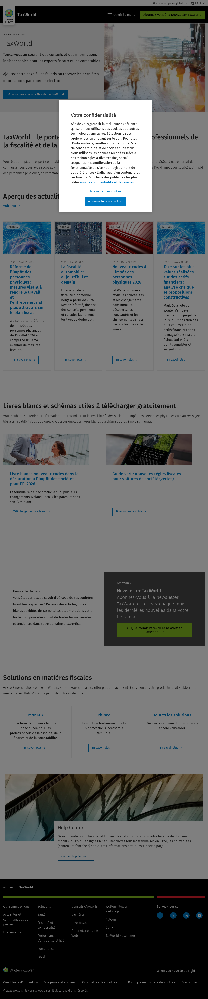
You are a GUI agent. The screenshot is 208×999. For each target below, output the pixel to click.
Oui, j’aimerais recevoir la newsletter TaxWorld (154, 630)
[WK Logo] (18, 969)
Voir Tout (9, 206)
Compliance (46, 949)
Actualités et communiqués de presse (15, 919)
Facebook (160, 915)
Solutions (44, 906)
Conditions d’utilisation (20, 982)
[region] (105, 156)
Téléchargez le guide (129, 511)
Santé (41, 914)
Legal (41, 957)
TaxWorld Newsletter (120, 936)
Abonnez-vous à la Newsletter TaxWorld (172, 15)
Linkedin (186, 915)
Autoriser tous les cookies (105, 201)
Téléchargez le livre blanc (29, 511)
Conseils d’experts (85, 906)
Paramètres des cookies (105, 191)
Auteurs (111, 919)
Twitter (173, 915)
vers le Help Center (73, 856)
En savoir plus (22, 359)
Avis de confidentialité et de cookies (107, 182)
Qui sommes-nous (16, 906)
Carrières (78, 914)
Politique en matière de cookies (151, 982)
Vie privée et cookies (59, 982)
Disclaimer (189, 982)
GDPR (109, 927)
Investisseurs (81, 923)
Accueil (8, 887)
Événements (12, 932)
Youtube (199, 915)
